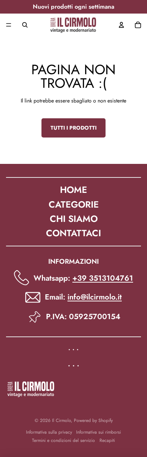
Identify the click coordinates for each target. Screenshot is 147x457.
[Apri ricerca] (25, 25)
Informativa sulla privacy (49, 432)
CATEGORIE (74, 204)
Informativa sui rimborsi (98, 432)
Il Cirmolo (61, 420)
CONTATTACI (73, 233)
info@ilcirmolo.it (94, 297)
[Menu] (8, 25)
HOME (73, 189)
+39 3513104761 (102, 278)
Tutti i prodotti (73, 127)
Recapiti (107, 440)
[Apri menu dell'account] (121, 25)
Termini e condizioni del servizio (63, 440)
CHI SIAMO (74, 218)
